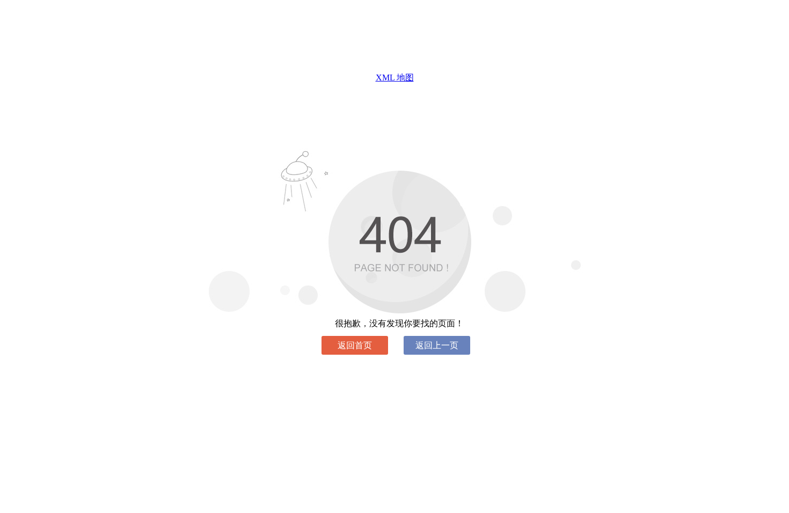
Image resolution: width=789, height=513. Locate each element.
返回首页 (355, 345)
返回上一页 (436, 345)
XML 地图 (395, 77)
